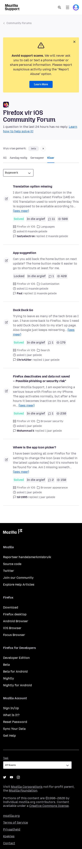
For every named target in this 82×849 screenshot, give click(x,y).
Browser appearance (54, 487)
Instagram (18, 777)
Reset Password (15, 722)
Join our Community (18, 577)
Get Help (9, 735)
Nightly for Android (17, 685)
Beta (6, 664)
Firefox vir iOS (26, 226)
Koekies (8, 836)
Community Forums (19, 23)
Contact (9, 843)
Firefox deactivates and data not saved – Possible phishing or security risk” (41, 379)
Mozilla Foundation (23, 790)
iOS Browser (12, 628)
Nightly (8, 678)
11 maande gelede (45, 293)
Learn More (41, 84)
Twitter (8, 571)
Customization (50, 284)
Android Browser (15, 621)
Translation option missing (32, 186)
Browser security (52, 421)
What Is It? (11, 715)
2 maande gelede (57, 236)
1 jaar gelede (51, 359)
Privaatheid (11, 829)
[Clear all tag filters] (43, 148)
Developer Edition (16, 658)
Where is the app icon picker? (34, 447)
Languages (48, 226)
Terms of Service (15, 822)
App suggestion (24, 253)
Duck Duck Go (23, 310)
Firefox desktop (15, 614)
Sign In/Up (11, 708)
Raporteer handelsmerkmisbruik (27, 557)
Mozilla (12, 532)
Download (10, 607)
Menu (67, 7)
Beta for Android (15, 671)
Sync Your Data (14, 729)
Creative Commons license (49, 806)
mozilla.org (11, 816)
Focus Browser (14, 635)
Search (59, 7)
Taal (5, 758)
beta (33, 148)
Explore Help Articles (18, 584)
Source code (12, 564)
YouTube (11, 777)
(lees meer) (21, 211)
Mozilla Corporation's (27, 787)
